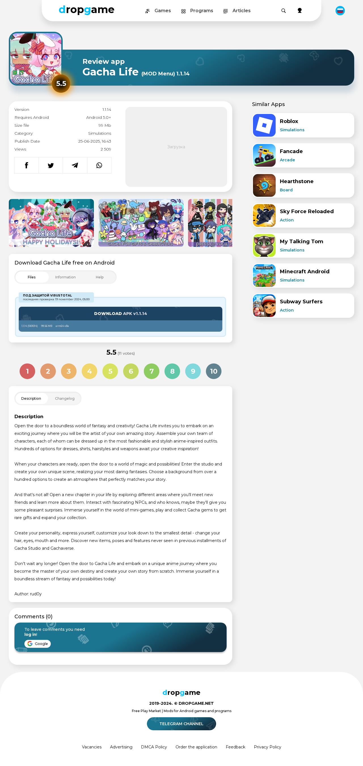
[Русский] (340, 10)
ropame (87, 9)
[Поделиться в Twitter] (51, 165)
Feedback (235, 747)
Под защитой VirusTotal (47, 295)
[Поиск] (283, 10)
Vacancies (92, 747)
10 (214, 371)
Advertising (121, 747)
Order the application (196, 747)
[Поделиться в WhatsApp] (99, 165)
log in (30, 634)
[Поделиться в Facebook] (26, 165)
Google (41, 644)
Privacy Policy (267, 747)
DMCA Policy (154, 747)
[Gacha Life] (51, 223)
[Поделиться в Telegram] (75, 165)
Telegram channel (181, 723)
